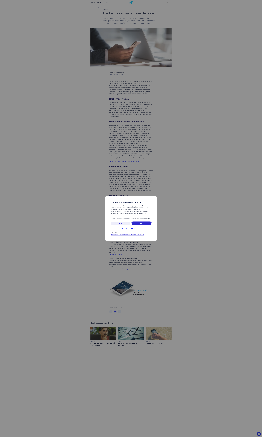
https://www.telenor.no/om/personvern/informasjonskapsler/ (127, 234)
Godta (141, 223)
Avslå (120, 223)
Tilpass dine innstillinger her (129, 228)
